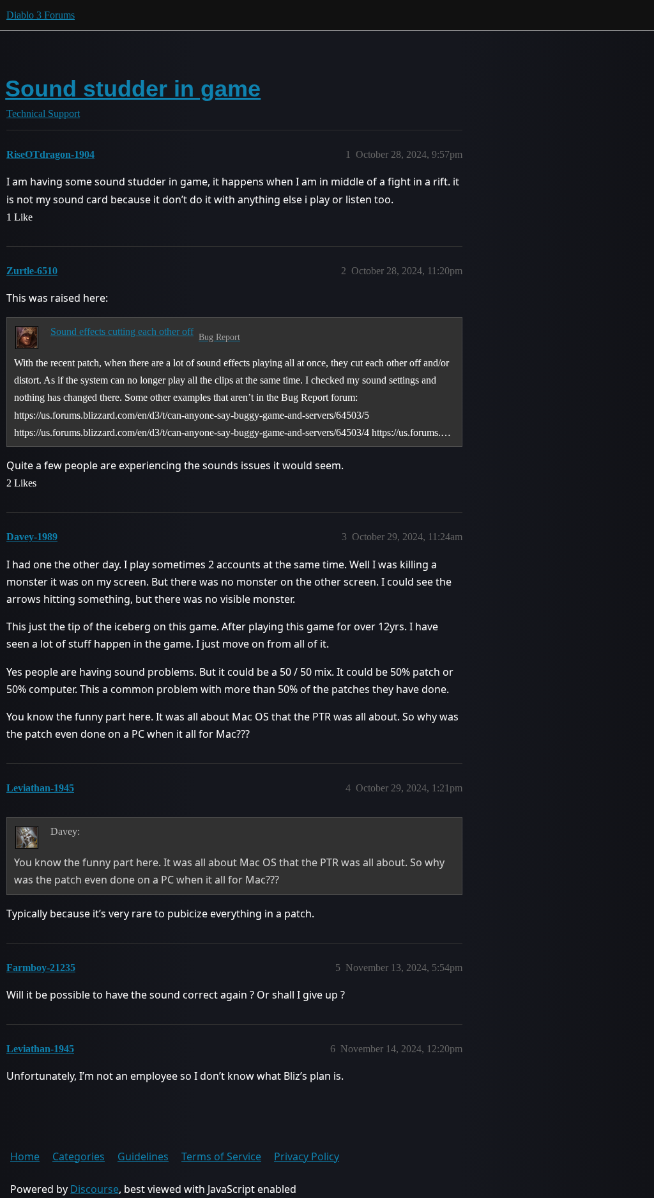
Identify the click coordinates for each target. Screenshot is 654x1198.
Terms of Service (221, 1156)
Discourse (94, 1189)
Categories (78, 1156)
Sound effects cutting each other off (122, 331)
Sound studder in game (133, 88)
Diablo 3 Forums (40, 15)
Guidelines (143, 1156)
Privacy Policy (306, 1156)
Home (25, 1156)
